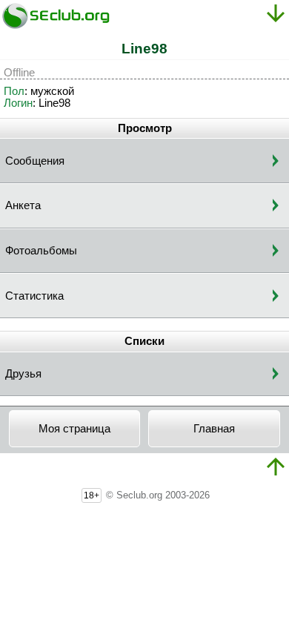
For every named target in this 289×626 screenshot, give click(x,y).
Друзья (23, 374)
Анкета (23, 205)
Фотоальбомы (41, 251)
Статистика (34, 296)
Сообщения (34, 161)
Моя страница (74, 429)
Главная (214, 429)
